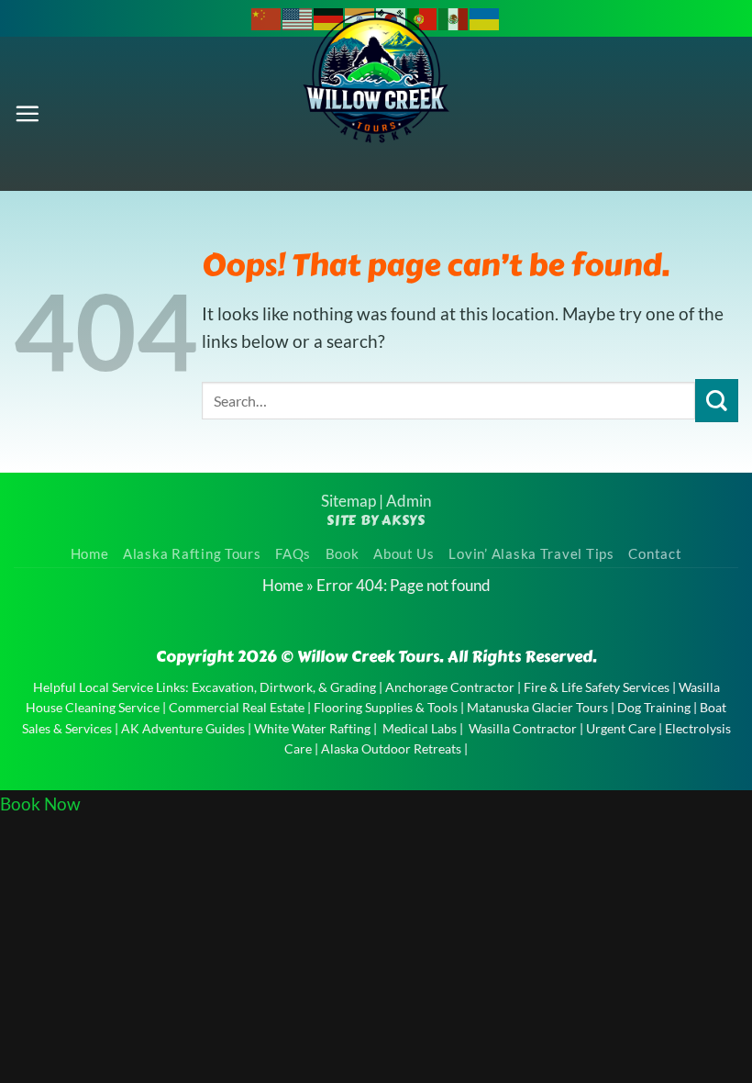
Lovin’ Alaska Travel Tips (531, 554)
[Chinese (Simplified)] (266, 17)
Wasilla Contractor (523, 728)
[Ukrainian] (485, 17)
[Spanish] (454, 17)
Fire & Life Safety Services (596, 687)
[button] (27, 113)
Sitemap (348, 500)
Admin (408, 500)
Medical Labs (419, 728)
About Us (404, 554)
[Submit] (716, 400)
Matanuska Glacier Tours (537, 707)
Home (90, 554)
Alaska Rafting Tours (192, 554)
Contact (654, 554)
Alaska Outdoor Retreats (391, 748)
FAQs (293, 554)
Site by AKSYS (376, 520)
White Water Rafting (312, 728)
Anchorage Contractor (449, 687)
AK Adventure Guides (183, 728)
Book (342, 554)
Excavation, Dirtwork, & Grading (284, 687)
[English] (298, 17)
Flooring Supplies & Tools (386, 707)
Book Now (40, 803)
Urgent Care (621, 728)
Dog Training (654, 707)
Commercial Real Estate (236, 707)
